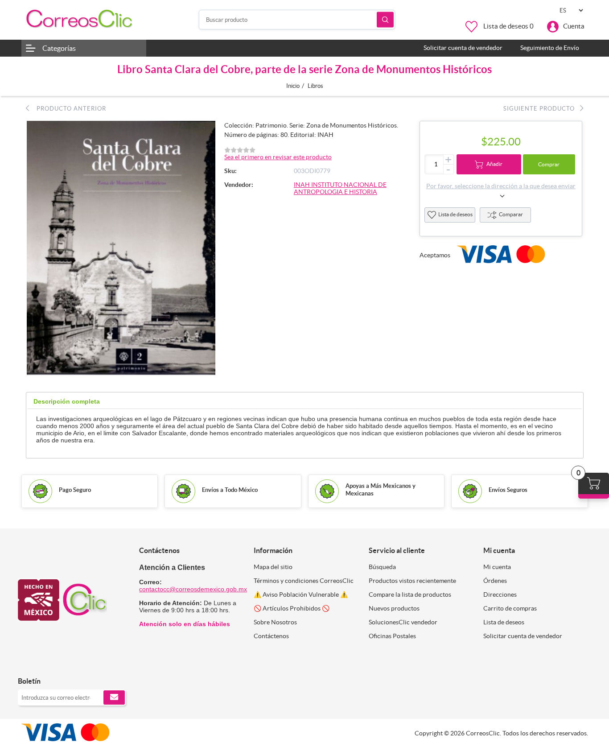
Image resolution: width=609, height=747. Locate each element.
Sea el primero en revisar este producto (278, 157)
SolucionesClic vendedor (403, 622)
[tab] (66, 401)
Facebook (28, 662)
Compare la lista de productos (410, 594)
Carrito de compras (510, 608)
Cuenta (573, 26)
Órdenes (495, 580)
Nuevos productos (394, 608)
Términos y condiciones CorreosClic (304, 580)
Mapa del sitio (273, 566)
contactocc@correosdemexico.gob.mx (193, 589)
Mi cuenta (497, 566)
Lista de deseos (455, 214)
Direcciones (500, 594)
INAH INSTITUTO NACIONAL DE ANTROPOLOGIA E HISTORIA (340, 188)
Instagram (48, 662)
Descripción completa (66, 401)
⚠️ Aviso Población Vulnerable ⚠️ (301, 594)
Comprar (549, 164)
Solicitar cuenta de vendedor (522, 636)
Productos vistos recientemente (412, 580)
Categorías (59, 48)
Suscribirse (114, 697)
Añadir (494, 164)
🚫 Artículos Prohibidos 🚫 (291, 608)
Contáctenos (271, 636)
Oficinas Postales (392, 636)
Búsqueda (385, 20)
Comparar (511, 214)
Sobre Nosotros (275, 622)
